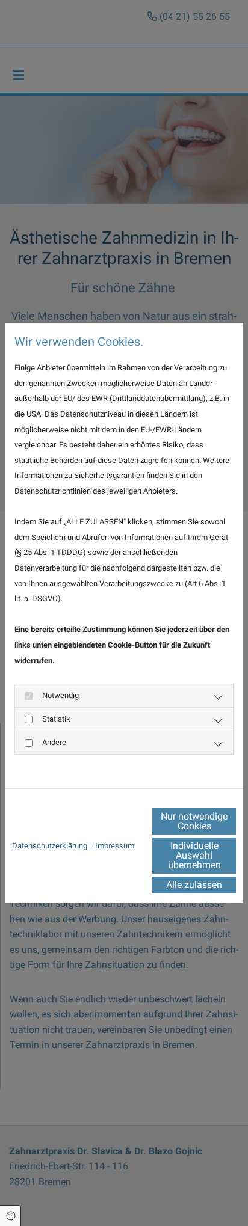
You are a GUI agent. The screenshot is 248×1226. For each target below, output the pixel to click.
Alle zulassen (194, 884)
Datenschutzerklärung (49, 845)
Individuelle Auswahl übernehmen (194, 855)
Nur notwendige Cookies (194, 821)
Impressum (114, 845)
